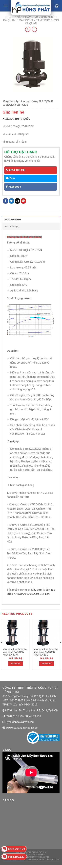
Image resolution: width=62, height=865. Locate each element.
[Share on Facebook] (5, 201)
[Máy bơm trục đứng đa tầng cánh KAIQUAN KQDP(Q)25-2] (46, 633)
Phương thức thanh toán (43, 859)
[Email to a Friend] (17, 201)
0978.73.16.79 (16, 849)
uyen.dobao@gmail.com (20, 722)
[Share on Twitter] (11, 201)
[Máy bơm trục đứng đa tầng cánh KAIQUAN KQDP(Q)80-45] (15, 633)
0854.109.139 (17, 170)
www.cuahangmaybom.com (21, 727)
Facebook (14, 186)
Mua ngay (15, 664)
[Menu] (5, 6)
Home (9, 17)
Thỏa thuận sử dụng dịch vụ (31, 852)
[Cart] (57, 5)
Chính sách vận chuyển (31, 854)
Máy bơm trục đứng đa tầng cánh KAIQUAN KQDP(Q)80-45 (15, 652)
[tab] (31, 219)
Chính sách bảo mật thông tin (31, 857)
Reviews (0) (11, 226)
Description (12, 219)
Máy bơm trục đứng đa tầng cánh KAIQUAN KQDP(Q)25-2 (46, 652)
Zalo (12, 178)
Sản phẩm (24, 17)
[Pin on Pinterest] (23, 201)
